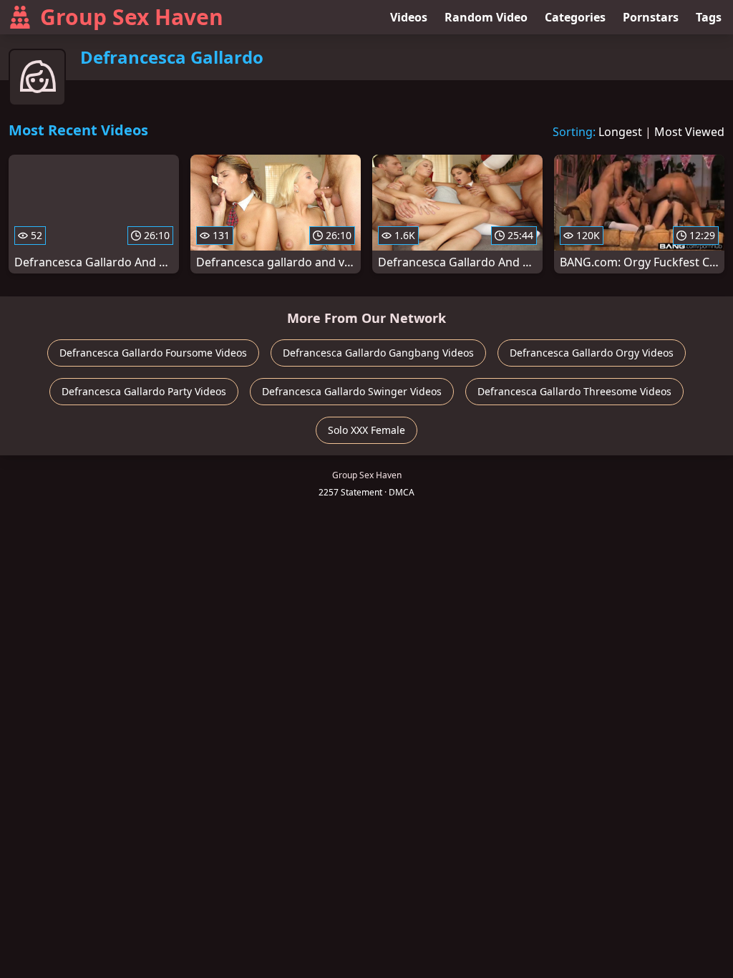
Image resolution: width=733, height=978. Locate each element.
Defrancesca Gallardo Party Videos (144, 391)
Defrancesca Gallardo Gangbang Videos (378, 352)
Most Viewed (689, 132)
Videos (408, 17)
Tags (709, 17)
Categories (575, 17)
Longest (620, 132)
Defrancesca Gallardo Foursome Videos (153, 352)
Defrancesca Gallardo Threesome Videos (574, 391)
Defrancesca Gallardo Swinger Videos (352, 391)
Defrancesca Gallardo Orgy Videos (592, 352)
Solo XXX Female (366, 430)
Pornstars (651, 17)
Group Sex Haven (131, 17)
